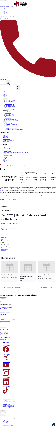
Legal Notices (6, 421)
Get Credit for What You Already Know (14, 129)
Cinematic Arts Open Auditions (13, 287)
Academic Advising (9, 114)
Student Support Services (10, 126)
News (4, 161)
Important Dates (9, 115)
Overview (7, 125)
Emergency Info (6, 404)
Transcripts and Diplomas (10, 119)
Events (5, 165)
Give (4, 159)
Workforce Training (9, 109)
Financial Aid (8, 113)
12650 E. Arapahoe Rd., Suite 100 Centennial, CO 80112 (7, 321)
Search (1, 89)
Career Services (8, 123)
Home (1, 165)
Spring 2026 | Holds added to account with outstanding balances (26, 276)
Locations (5, 160)
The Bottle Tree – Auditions (46, 287)
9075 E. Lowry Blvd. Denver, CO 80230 (4, 334)
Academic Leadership (10, 100)
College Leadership (7, 151)
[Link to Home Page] (1, 164)
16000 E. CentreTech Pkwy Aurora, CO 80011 (6, 308)
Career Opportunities (7, 150)
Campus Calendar (6, 148)
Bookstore (6, 157)
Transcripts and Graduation (11, 128)
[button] (2, 301)
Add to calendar (8, 229)
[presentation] (9, 267)
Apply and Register (7, 399)
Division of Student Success (11, 124)
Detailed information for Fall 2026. (8, 199)
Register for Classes (10, 106)
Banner (5, 400)
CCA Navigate (39, 187)
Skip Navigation (4, 0)
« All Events (4, 206)
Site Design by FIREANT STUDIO (8, 425)
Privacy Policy (6, 422)
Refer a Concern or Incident (9, 405)
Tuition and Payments (10, 116)
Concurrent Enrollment (10, 102)
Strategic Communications (8, 406)
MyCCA (2, 190)
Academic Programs (9, 101)
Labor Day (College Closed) (7, 275)
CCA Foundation (7, 153)
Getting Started (8, 111)
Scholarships (8, 118)
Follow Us (5, 342)
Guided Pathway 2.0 (9, 104)
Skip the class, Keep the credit (11, 120)
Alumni (4, 147)
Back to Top (3, 298)
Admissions (5, 397)
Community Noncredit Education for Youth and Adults (15, 152)
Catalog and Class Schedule (9, 401)
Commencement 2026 (7, 155)
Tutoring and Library (9, 105)
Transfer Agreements (9, 107)
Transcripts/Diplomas (7, 407)
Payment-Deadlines (5, 249)
